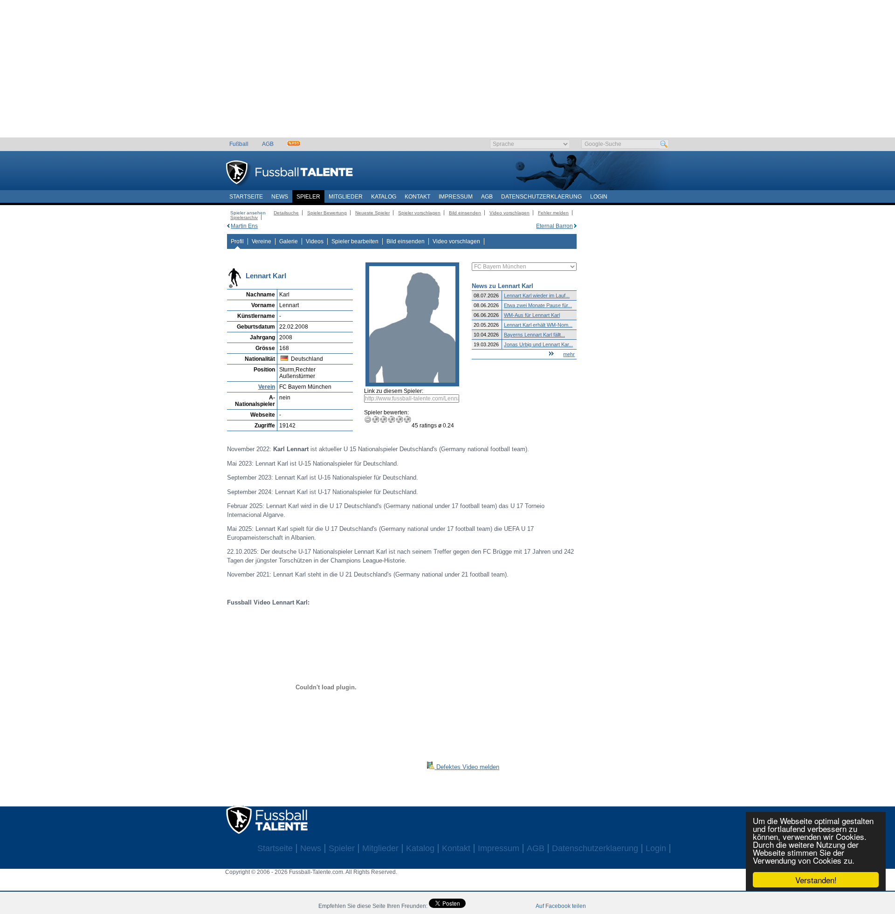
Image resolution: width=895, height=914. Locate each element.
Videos (315, 241)
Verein (266, 387)
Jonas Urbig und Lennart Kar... (538, 344)
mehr (569, 354)
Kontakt (417, 196)
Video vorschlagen (509, 212)
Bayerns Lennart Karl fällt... (534, 334)
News (279, 196)
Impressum (456, 196)
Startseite (246, 196)
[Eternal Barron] (575, 226)
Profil (237, 241)
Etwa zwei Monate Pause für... (538, 305)
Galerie (288, 241)
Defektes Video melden (466, 766)
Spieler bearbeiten (355, 241)
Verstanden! (816, 880)
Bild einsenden (465, 212)
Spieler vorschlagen (419, 212)
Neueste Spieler (372, 212)
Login (598, 196)
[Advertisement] (447, 72)
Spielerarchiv (244, 217)
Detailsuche (286, 212)
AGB (268, 144)
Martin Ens (244, 226)
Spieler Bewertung (327, 212)
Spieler (308, 196)
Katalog (383, 196)
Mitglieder (346, 196)
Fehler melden (553, 212)
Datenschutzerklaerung (541, 196)
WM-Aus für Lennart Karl (532, 315)
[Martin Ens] (228, 226)
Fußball (238, 144)
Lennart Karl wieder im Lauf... (537, 295)
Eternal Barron (554, 226)
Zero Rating (368, 419)
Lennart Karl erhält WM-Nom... (538, 325)
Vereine (261, 241)
